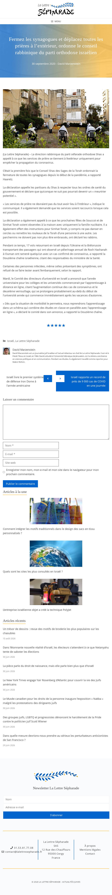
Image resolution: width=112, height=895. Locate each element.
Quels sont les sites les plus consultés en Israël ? (33, 571)
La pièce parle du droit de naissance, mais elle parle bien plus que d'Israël (48, 666)
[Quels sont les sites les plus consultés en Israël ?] (56, 564)
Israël (10, 341)
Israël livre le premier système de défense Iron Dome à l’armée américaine (25, 381)
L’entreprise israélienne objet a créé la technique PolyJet (37, 610)
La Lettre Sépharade (27, 341)
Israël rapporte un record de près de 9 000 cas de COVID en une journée (88, 381)
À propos (90, 845)
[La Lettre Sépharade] (56, 9)
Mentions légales (90, 849)
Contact (90, 853)
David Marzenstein (69, 63)
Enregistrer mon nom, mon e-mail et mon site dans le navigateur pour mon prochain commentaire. (52, 472)
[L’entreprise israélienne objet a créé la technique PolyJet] (56, 603)
